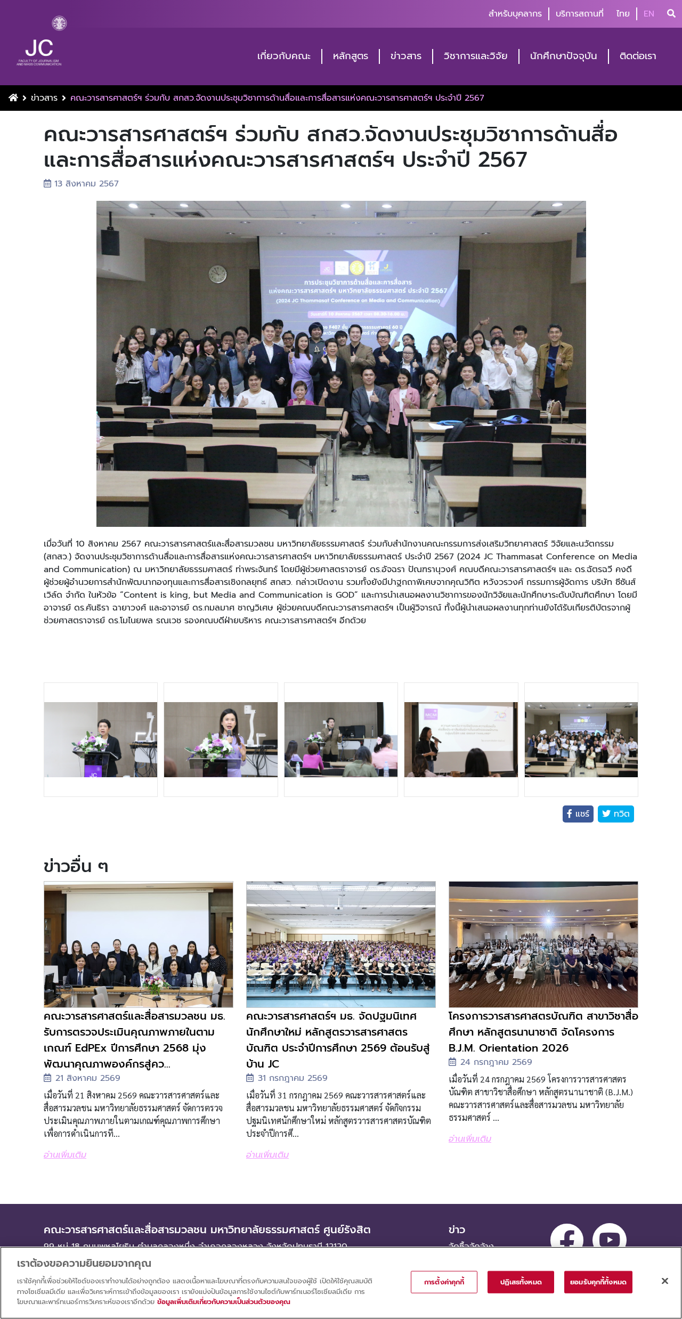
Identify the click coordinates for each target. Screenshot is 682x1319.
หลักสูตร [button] (350, 56)
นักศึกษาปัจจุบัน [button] (563, 56)
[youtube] (609, 1240)
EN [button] (649, 13)
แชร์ (580, 814)
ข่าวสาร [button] (406, 56)
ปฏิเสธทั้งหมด (521, 1281)
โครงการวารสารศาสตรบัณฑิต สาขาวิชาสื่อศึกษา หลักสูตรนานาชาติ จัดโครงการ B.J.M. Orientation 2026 (543, 1032)
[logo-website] (41, 43)
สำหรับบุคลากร (515, 13)
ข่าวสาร (44, 98)
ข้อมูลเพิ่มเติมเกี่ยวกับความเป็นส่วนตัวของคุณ (223, 1301)
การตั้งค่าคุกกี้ (444, 1281)
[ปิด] (665, 1280)
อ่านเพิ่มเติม (65, 1155)
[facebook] (567, 1240)
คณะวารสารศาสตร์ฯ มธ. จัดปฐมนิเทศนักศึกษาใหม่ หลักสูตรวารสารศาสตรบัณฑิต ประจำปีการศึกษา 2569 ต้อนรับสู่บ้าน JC (338, 1040)
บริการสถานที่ (580, 13)
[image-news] (138, 944)
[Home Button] (13, 98)
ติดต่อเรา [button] (638, 56)
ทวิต (620, 814)
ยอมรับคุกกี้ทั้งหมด (598, 1281)
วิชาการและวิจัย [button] (476, 56)
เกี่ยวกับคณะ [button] (284, 56)
